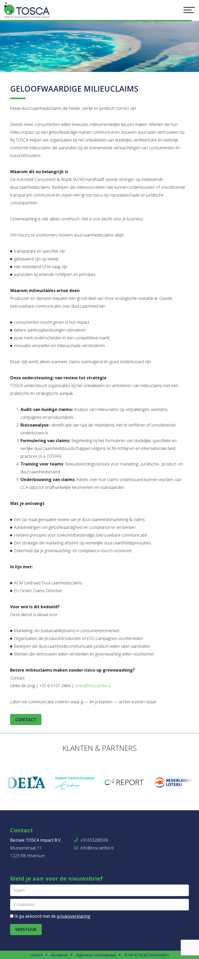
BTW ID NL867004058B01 (147, 955)
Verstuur (26, 929)
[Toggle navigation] (189, 10)
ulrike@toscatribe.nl (93, 685)
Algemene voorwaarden (96, 955)
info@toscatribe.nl (96, 848)
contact (25, 719)
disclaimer (59, 955)
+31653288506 (93, 840)
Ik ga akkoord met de (52, 916)
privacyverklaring (73, 916)
